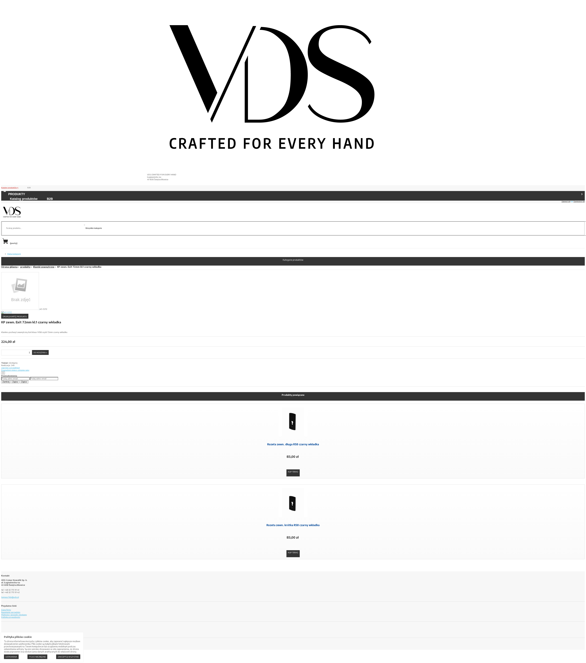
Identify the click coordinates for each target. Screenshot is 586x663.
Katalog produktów (9, 188)
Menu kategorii (14, 254)
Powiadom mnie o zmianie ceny (15, 370)
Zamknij (5, 382)
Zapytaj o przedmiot (10, 367)
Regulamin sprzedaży (10, 612)
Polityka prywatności (10, 617)
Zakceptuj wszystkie (68, 657)
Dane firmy (6, 610)
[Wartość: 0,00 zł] (5, 243)
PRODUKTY (16, 194)
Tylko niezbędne (37, 657)
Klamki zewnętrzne (43, 267)
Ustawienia (11, 657)
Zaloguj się (566, 201)
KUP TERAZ (293, 471)
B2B (29, 188)
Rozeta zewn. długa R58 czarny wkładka (293, 444)
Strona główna (9, 267)
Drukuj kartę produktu (15, 316)
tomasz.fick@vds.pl (10, 597)
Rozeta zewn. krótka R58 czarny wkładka (293, 525)
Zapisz (15, 382)
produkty (25, 267)
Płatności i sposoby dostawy (14, 614)
